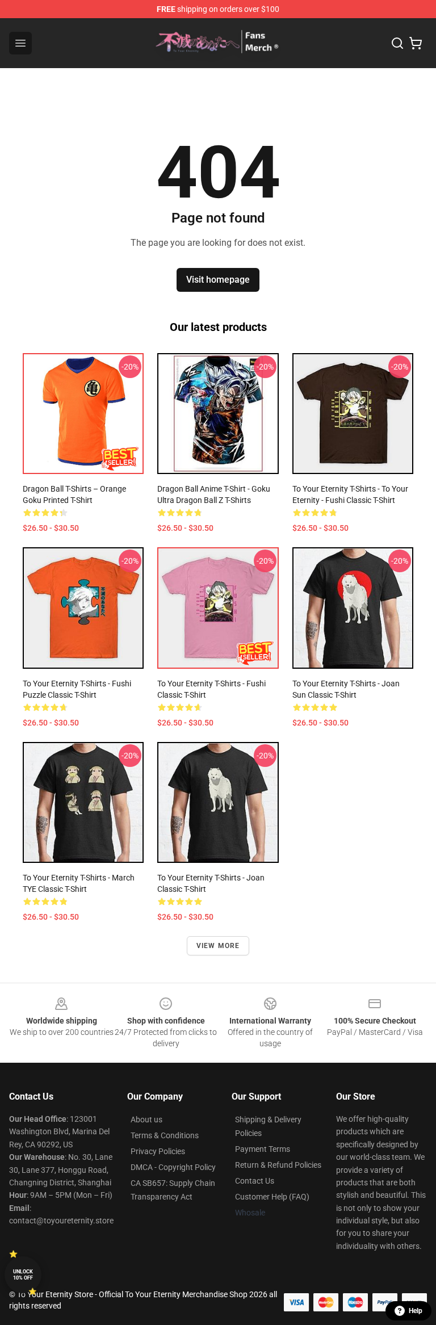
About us (146, 1119)
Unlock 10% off (23, 1275)
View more (218, 946)
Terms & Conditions (165, 1135)
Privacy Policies (158, 1151)
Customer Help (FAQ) (272, 1196)
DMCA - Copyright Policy (173, 1167)
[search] (397, 43)
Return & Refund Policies (278, 1164)
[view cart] (415, 43)
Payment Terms (262, 1149)
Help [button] (415, 1311)
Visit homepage (218, 279)
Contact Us (254, 1180)
